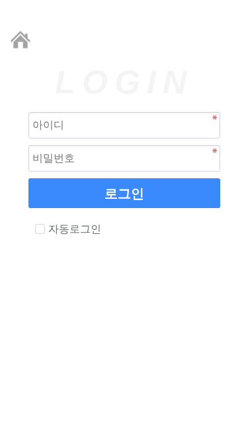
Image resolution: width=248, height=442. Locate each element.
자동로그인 (74, 229)
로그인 (124, 193)
